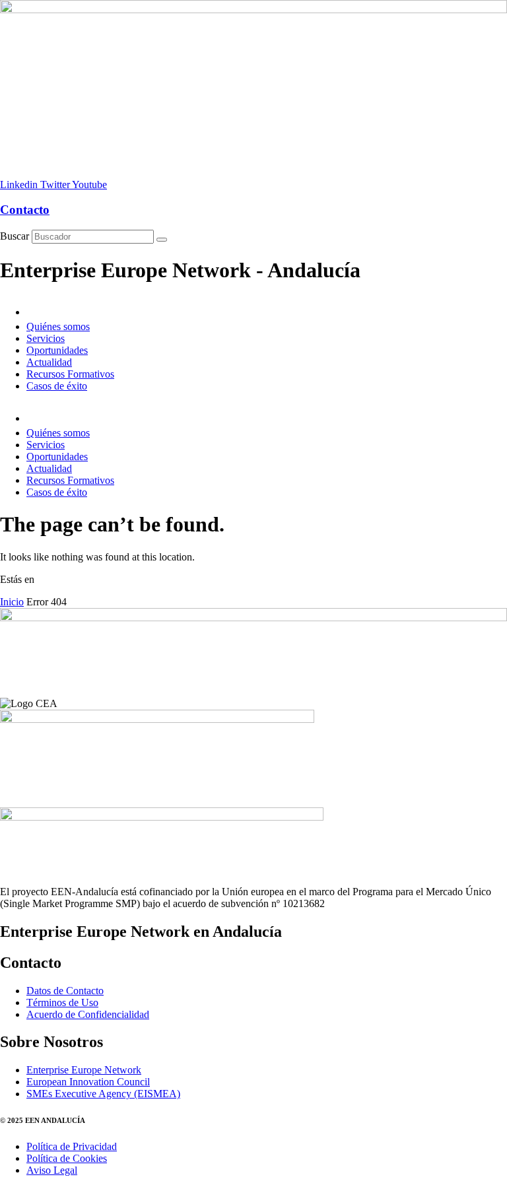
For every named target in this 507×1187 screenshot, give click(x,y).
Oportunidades (57, 350)
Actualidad (49, 362)
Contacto (25, 210)
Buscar (14, 236)
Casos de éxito (56, 385)
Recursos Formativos (70, 374)
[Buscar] (161, 240)
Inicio (12, 601)
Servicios (45, 338)
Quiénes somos (58, 326)
